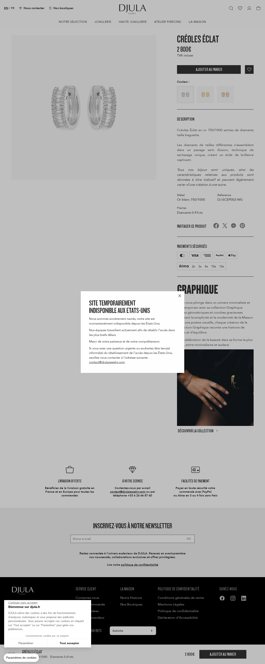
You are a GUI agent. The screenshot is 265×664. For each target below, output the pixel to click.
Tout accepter (69, 643)
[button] (21, 657)
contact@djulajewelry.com (107, 362)
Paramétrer (25, 643)
